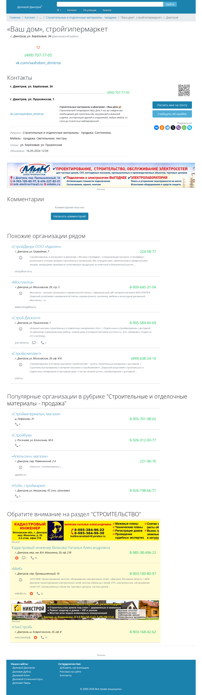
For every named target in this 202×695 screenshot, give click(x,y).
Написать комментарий (69, 216)
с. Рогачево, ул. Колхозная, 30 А (34, 440)
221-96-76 (148, 461)
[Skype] (189, 127)
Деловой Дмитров (23, 667)
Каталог (72, 10)
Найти (170, 4)
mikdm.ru (20, 593)
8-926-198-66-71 (143, 490)
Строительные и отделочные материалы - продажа (58, 132)
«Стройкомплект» (26, 353)
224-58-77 (148, 251)
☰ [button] (58, 10)
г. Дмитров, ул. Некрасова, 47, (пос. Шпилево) (42, 490)
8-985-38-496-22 (143, 552)
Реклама (101, 189)
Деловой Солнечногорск (27, 679)
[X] (173, 127)
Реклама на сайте (70, 671)
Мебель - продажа (22, 138)
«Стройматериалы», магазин (36, 413)
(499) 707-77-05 (38, 55)
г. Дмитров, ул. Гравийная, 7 (32, 251)
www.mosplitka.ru (25, 307)
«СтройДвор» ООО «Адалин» (36, 246)
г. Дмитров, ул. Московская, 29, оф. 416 (38, 358)
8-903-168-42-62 (143, 631)
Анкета (107, 10)
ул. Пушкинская (51, 145)
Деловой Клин (21, 675)
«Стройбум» (22, 435)
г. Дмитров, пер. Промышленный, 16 (37, 573)
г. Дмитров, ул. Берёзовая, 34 (30, 36)
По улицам (89, 10)
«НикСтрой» (22, 626)
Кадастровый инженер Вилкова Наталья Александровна (61, 547)
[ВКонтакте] (156, 127)
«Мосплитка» (23, 282)
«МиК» (17, 568)
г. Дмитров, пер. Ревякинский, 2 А (35, 461)
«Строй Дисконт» (26, 317)
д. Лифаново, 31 (24, 419)
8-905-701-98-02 (143, 418)
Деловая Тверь (21, 683)
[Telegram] (167, 127)
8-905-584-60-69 (143, 322)
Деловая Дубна (21, 671)
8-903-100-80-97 (143, 573)
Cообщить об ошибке (172, 114)
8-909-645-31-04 (143, 287)
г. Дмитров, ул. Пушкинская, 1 (32, 99)
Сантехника (103, 132)
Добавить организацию (74, 667)
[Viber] (178, 127)
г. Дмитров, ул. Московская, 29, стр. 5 (37, 287)
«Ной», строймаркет (29, 485)
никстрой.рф (22, 637)
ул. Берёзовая (29, 145)
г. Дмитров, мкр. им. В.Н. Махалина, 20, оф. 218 (43, 552)
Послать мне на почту (172, 105)
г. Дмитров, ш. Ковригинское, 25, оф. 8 (38, 632)
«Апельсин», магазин (30, 456)
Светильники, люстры (51, 138)
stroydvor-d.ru (23, 271)
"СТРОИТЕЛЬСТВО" (116, 514)
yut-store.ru (22, 342)
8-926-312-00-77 (143, 440)
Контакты (66, 675)
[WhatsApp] (184, 127)
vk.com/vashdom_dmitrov (38, 62)
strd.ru (19, 378)
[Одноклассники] (162, 127)
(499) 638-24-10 (143, 358)
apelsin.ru (20, 474)
